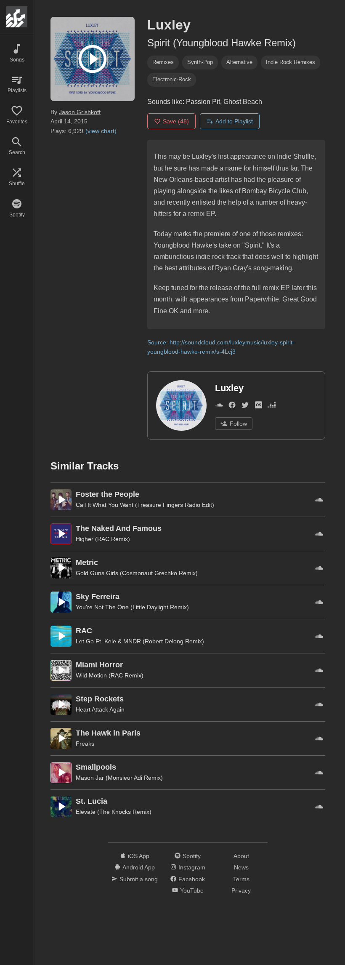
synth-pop (200, 62)
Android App (138, 867)
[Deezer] (272, 406)
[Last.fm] (259, 406)
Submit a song (138, 879)
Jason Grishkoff (80, 112)
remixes (163, 62)
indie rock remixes (290, 62)
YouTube (192, 890)
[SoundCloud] (219, 406)
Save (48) (176, 121)
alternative (239, 62)
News (241, 867)
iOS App (138, 856)
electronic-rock (171, 79)
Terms (241, 879)
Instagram (191, 867)
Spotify (192, 856)
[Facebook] (232, 406)
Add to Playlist (234, 121)
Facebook (191, 879)
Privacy (241, 890)
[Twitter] (245, 406)
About (241, 856)
